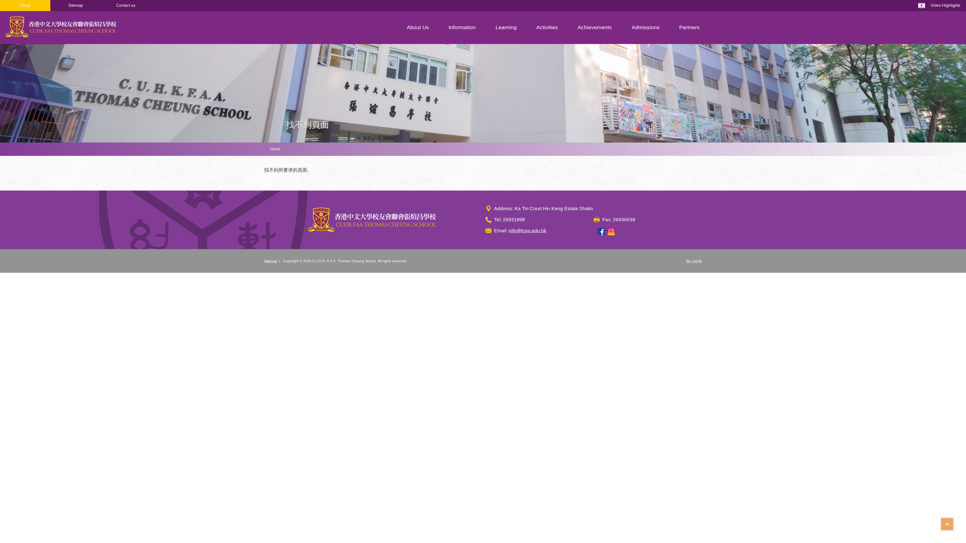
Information (462, 27)
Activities (547, 27)
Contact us (125, 5)
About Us (418, 27)
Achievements (595, 27)
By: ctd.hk (694, 261)
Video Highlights (945, 5)
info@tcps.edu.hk (527, 230)
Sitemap (75, 5)
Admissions (646, 27)
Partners (689, 27)
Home (25, 5)
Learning (506, 27)
